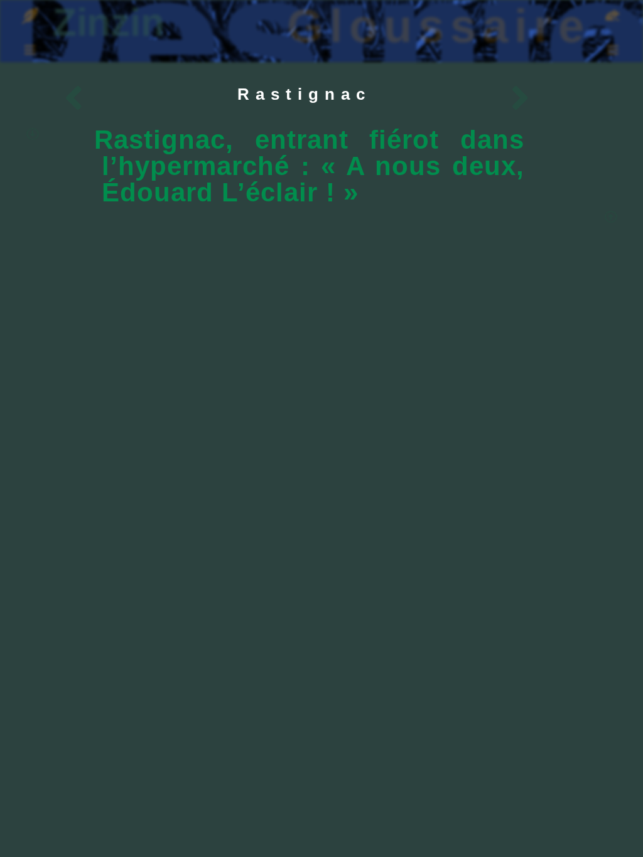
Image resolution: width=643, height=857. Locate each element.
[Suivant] (413, 100)
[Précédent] (180, 100)
